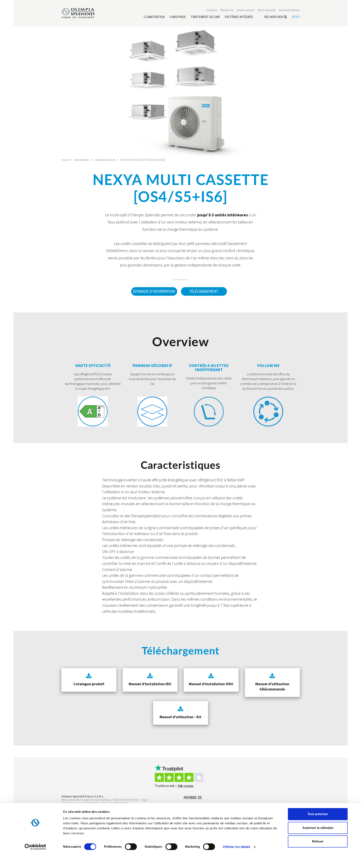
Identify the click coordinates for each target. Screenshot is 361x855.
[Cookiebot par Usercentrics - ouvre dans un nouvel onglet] (35, 847)
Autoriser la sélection (317, 828)
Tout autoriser (318, 814)
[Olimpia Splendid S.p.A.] (82, 13)
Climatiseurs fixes (105, 160)
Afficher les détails (236, 847)
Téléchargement (203, 291)
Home (65, 160)
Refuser (318, 841)
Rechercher (273, 17)
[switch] (131, 846)
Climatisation (81, 160)
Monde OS (227, 10)
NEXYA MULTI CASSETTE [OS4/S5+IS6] (142, 160)
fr (293, 17)
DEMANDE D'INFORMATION (154, 291)
